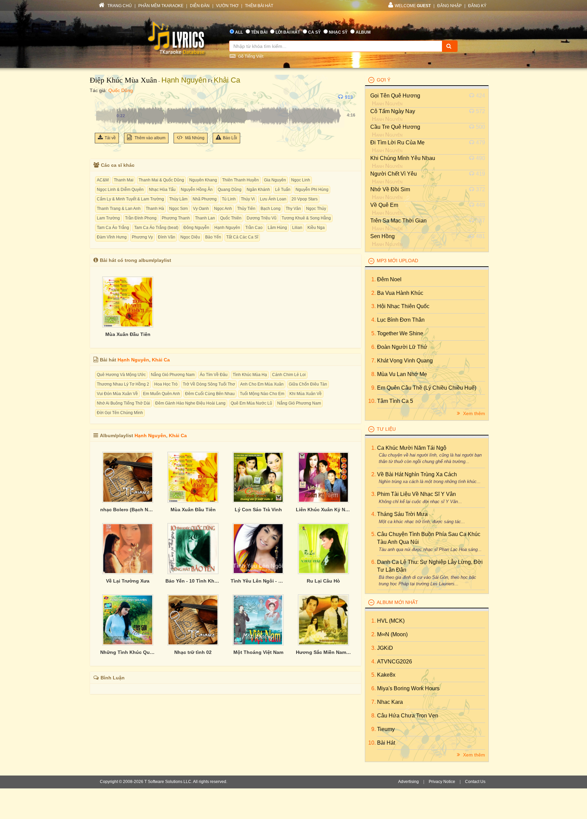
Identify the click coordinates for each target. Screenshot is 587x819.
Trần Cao (254, 227)
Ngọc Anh (223, 208)
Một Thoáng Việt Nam (258, 652)
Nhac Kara (390, 702)
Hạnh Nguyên (184, 80)
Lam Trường (108, 218)
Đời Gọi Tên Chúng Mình (120, 412)
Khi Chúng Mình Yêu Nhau (402, 158)
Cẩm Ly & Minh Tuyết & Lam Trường (130, 199)
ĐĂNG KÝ (477, 5)
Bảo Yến (213, 237)
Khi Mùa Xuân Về (305, 393)
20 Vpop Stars (304, 199)
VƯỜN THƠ (227, 5)
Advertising (408, 781)
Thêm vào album (149, 138)
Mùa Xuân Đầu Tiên (127, 334)
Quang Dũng (230, 189)
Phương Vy (142, 237)
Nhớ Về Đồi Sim (390, 189)
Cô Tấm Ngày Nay (392, 111)
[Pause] (101, 97)
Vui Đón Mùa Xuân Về (117, 393)
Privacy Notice (442, 781)
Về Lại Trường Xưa (127, 581)
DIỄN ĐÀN (200, 5)
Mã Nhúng (194, 138)
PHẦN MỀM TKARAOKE (160, 5)
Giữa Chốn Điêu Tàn (308, 384)
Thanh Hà (155, 208)
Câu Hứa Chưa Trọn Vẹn (407, 715)
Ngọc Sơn (178, 208)
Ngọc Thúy (316, 208)
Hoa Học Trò (166, 384)
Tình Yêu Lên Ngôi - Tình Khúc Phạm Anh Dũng (258, 581)
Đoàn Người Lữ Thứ (402, 347)
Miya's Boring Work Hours (408, 688)
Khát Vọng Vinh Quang (405, 360)
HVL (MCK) (391, 621)
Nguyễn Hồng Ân (197, 189)
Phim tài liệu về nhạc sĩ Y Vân (416, 494)
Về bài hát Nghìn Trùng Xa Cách (417, 474)
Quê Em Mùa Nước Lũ (251, 403)
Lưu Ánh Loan (273, 199)
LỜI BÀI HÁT (287, 32)
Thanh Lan (205, 218)
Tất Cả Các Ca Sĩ (242, 237)
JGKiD (385, 648)
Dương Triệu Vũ (262, 218)
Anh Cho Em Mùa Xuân (262, 384)
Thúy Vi (248, 199)
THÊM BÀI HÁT (259, 5)
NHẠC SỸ (338, 32)
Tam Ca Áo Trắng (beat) (156, 227)
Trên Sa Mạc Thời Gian (398, 221)
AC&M (103, 180)
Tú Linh (229, 199)
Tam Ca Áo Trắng (113, 227)
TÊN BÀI (259, 32)
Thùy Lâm (178, 199)
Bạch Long (271, 208)
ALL (239, 32)
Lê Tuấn (282, 189)
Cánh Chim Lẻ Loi (289, 374)
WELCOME (413, 5)
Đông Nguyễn (196, 227)
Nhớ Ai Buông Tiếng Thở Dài (123, 403)
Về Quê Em (384, 205)
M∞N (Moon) (392, 634)
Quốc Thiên (231, 218)
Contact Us (475, 781)
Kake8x (386, 675)
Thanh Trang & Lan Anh (119, 208)
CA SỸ (314, 32)
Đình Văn (166, 237)
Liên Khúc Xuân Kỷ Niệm (323, 509)
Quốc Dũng (120, 90)
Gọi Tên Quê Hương (395, 96)
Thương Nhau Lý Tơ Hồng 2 (123, 384)
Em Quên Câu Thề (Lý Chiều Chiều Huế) (426, 388)
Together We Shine (400, 333)
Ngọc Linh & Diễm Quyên (120, 189)
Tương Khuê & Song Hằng (306, 218)
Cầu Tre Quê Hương (395, 127)
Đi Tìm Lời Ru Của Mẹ (397, 142)
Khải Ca (227, 80)
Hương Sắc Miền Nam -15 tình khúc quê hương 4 (323, 652)
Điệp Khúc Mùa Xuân (123, 80)
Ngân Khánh (258, 189)
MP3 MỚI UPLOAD (397, 260)
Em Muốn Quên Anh (161, 393)
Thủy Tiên (246, 208)
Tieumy (386, 729)
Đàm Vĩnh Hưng (112, 237)
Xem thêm (473, 413)
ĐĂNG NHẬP (449, 5)
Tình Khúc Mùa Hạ (250, 374)
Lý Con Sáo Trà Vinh (258, 509)
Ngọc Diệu (190, 237)
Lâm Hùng (277, 227)
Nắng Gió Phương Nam (173, 374)
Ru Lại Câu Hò (323, 581)
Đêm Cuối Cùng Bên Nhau (210, 393)
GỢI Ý (383, 80)
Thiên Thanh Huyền (240, 180)
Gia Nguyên (275, 180)
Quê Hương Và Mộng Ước (121, 374)
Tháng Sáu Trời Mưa (402, 514)
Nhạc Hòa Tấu (162, 189)
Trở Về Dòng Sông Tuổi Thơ (209, 384)
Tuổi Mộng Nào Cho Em (262, 393)
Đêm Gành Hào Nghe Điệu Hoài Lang (190, 403)
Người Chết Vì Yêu (393, 174)
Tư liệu (386, 429)
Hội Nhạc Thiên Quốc (403, 306)
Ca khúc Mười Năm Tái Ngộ (411, 448)
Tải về (110, 138)
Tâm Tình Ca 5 (395, 401)
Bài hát (386, 743)
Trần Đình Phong (141, 218)
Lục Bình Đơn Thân (401, 320)
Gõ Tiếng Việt (250, 56)
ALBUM (363, 32)
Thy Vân (293, 208)
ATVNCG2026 (394, 661)
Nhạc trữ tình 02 (193, 652)
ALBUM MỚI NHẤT (397, 602)
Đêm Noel (389, 279)
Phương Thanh (176, 218)
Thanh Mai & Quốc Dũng (161, 180)
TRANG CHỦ (119, 5)
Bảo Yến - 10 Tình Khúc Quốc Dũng (192, 581)
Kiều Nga (316, 227)
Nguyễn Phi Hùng (312, 189)
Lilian (297, 227)
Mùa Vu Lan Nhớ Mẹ (402, 374)
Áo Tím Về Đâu (214, 374)
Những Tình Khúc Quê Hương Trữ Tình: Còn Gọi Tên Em (127, 652)
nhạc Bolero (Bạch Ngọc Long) (127, 509)
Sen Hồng (382, 236)
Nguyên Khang (203, 180)
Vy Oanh (201, 208)
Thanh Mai (124, 180)
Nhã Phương (205, 199)
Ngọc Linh (300, 180)
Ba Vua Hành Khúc (400, 293)
